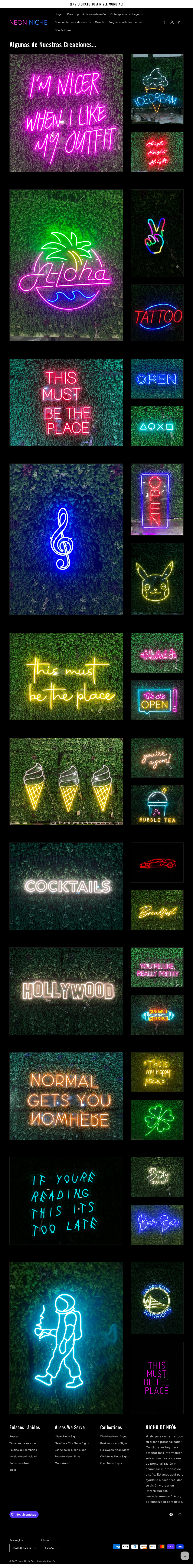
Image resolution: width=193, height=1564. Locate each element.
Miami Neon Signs (66, 1436)
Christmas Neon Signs (114, 1456)
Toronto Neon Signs (67, 1456)
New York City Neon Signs (72, 1443)
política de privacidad (23, 1456)
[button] (72, 22)
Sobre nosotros (19, 1463)
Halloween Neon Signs (114, 1450)
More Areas (62, 1463)
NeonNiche (25, 1561)
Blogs (13, 1469)
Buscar (13, 1436)
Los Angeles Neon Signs (70, 1450)
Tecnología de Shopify (43, 1561)
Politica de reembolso (23, 1450)
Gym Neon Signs (111, 1463)
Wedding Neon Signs (113, 1436)
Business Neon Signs (113, 1443)
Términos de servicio (22, 1443)
